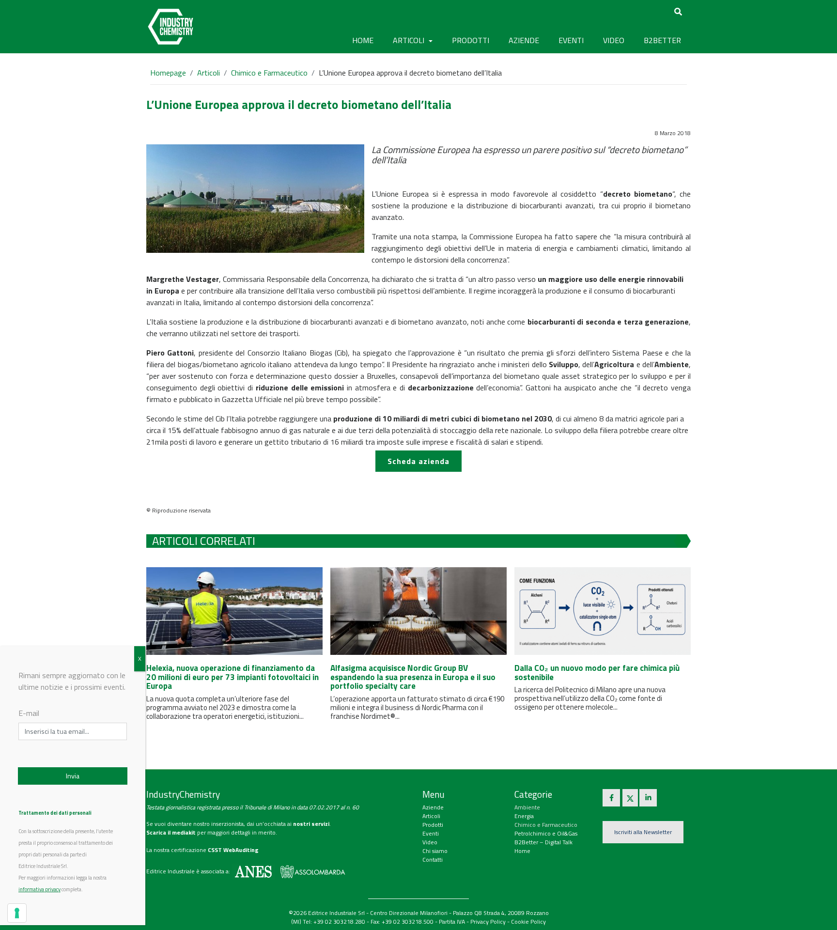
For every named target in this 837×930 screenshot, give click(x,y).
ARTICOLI (409, 40)
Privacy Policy (488, 921)
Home (362, 40)
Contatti (432, 859)
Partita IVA (452, 921)
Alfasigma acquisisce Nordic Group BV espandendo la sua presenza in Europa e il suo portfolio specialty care (413, 677)
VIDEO (613, 40)
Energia (524, 816)
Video (429, 842)
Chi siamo (435, 850)
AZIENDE (524, 40)
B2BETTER (662, 40)
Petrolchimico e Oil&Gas (545, 833)
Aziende (433, 807)
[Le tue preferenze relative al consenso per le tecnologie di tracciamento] (17, 913)
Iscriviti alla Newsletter (643, 832)
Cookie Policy (528, 921)
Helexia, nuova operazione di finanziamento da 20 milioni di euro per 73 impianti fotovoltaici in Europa (232, 677)
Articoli (208, 72)
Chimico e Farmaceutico (269, 72)
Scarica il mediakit (171, 832)
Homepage (168, 72)
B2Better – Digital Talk (543, 842)
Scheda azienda (419, 461)
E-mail (28, 713)
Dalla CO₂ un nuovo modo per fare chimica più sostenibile (597, 672)
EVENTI (571, 40)
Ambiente (527, 807)
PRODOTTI (470, 40)
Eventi (430, 833)
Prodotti (432, 824)
